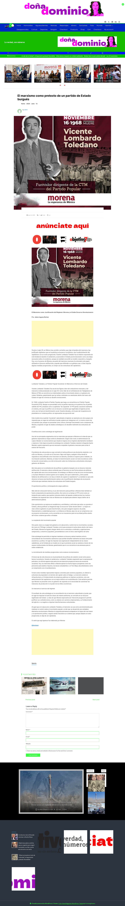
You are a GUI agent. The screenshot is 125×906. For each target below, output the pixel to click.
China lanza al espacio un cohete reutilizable (47, 56)
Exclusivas (83, 25)
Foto (92, 25)
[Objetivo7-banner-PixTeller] (62, 375)
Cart (89, 29)
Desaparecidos (23, 29)
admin (26, 109)
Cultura (34, 29)
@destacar (35, 625)
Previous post (30, 699)
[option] (47, 56)
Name (28, 730)
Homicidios (28, 25)
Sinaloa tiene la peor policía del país (72, 56)
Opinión (108, 25)
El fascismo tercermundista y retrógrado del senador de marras (26, 80)
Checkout (64, 29)
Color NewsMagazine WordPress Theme (70, 903)
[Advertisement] (62, 334)
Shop (83, 29)
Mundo (99, 25)
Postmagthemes (90, 903)
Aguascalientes (42, 25)
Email (28, 736)
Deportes (44, 29)
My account (108, 29)
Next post (96, 699)
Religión (53, 29)
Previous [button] (90, 771)
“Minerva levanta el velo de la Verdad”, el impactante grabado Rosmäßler (26, 857)
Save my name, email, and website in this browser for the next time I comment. (50, 751)
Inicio (19, 25)
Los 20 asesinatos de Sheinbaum (94, 56)
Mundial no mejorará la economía (55, 81)
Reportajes (64, 25)
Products (74, 29)
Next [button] (103, 771)
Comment (29, 712)
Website (28, 743)
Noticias (54, 25)
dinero (73, 25)
